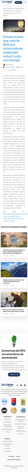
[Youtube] (21, 385)
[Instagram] (17, 385)
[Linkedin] (25, 385)
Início (4, 8)
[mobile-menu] (25, 2)
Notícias (9, 8)
